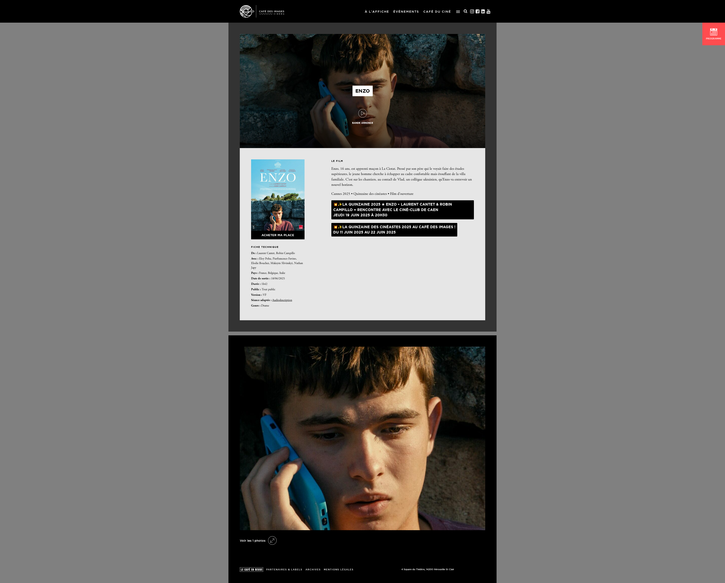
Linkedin (483, 11)
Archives (313, 569)
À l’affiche (377, 11)
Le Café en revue (251, 569)
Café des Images (262, 11)
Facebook (477, 11)
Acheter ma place (277, 235)
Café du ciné (437, 11)
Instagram (472, 11)
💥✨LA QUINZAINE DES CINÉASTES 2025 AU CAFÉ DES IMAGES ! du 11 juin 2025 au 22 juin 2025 (394, 229)
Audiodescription (282, 300)
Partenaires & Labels (284, 569)
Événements (406, 11)
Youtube (488, 11)
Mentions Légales (339, 569)
